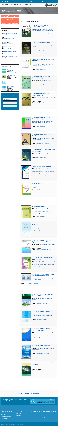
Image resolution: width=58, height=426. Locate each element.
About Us (39, 417)
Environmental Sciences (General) (48, 121)
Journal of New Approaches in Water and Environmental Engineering (43, 274)
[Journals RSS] (7, 1)
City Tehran (44, 69)
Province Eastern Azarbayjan (41, 249)
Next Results (25, 387)
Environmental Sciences (46, 63)
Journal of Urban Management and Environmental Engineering (42, 295)
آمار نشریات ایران (10, 16)
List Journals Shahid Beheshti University (10, 48)
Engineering (5, 4)
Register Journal (46, 417)
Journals (3, 11)
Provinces (39, 1)
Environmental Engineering (36, 30)
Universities (45, 1)
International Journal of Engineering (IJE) (11, 70)
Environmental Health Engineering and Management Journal (43, 94)
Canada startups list (4, 418)
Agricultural (14, 4)
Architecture (44, 298)
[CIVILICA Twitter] (4, 1)
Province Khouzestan (39, 353)
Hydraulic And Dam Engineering (42, 316)
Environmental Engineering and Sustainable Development (41, 77)
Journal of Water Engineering (42, 345)
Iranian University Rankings (6, 416)
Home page (30, 1)
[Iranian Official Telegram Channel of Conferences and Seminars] (42, 401)
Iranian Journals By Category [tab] (29, 393)
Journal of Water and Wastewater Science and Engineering (42, 329)
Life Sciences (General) (46, 261)
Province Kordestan (39, 33)
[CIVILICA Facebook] (5, 1)
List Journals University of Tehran (9, 35)
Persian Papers (18, 413)
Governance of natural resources (42, 166)
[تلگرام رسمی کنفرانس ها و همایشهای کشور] (9, 1)
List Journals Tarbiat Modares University (10, 43)
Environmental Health (36, 64)
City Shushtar (46, 353)
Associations (51, 1)
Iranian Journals (18, 415)
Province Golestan (28, 283)
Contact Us (34, 417)
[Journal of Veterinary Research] (4, 82)
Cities (35, 1)
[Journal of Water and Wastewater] (4, 87)
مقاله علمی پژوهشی (19, 411)
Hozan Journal (38, 183)
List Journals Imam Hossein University (10, 56)
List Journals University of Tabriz (9, 51)
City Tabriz (49, 249)
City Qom (43, 50)
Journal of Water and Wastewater (43, 311)
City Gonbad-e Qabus (36, 283)
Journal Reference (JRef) (20, 424)
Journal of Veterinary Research (10, 81)
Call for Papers (4, 414)
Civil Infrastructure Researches (41, 42)
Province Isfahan (39, 231)
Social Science (24, 4)
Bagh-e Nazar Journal (11, 75)
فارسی (56, 1)
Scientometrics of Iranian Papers (21, 417)
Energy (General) (45, 314)
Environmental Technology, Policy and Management (41, 122)
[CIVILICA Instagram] (2, 1)
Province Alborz (38, 175)
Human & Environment (40, 206)
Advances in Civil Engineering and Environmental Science (42, 26)
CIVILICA (41, 411)
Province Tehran (39, 69)
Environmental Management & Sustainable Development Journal (41, 118)
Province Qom (38, 50)
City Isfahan (45, 231)
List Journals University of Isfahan (9, 46)
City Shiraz (43, 370)
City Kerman (45, 102)
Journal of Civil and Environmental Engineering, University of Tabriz (42, 241)
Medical (32, 4)
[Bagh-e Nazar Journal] (4, 76)
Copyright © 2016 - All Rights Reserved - (8, 424)
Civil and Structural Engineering (47, 29)
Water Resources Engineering (47, 30)
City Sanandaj (46, 33)
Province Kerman (39, 102)
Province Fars (38, 370)
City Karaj (44, 175)
